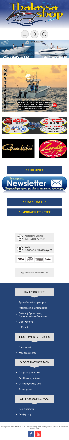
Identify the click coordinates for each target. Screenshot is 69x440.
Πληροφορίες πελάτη (30, 372)
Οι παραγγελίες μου (30, 383)
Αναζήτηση (25, 414)
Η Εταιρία (24, 327)
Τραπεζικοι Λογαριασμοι (32, 302)
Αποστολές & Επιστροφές (33, 307)
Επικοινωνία (25, 347)
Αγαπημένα (25, 389)
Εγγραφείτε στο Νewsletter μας (34, 272)
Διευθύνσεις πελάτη (29, 378)
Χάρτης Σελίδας (27, 352)
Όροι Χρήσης (26, 321)
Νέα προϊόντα (26, 409)
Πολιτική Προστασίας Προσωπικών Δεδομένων (33, 315)
